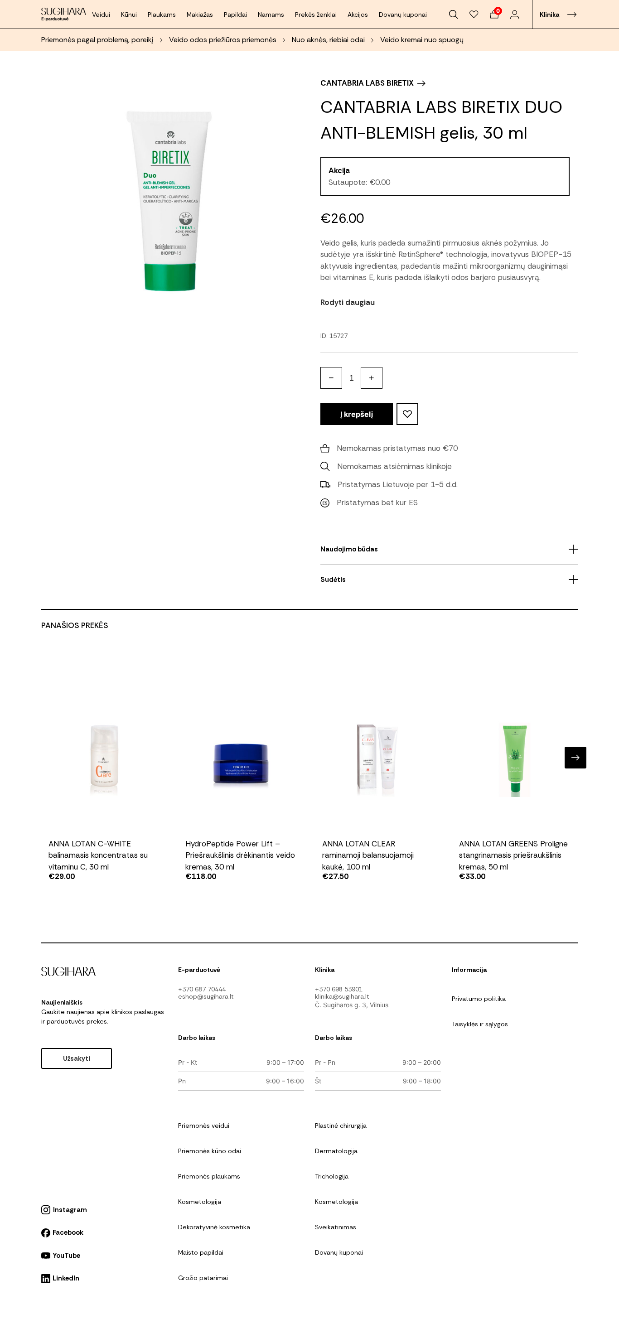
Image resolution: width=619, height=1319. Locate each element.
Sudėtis (333, 579)
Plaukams (162, 14)
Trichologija (331, 1176)
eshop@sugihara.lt (206, 996)
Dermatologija (336, 1151)
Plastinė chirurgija (341, 1125)
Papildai (235, 14)
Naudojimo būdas (349, 549)
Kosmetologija (199, 1202)
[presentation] (43, 757)
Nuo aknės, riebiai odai (328, 39)
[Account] (514, 14)
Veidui (101, 14)
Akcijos (358, 14)
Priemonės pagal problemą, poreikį (97, 39)
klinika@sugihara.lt (342, 996)
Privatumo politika (479, 999)
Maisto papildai (200, 1252)
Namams (271, 14)
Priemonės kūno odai (209, 1151)
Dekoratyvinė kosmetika (214, 1227)
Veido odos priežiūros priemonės (222, 39)
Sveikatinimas (335, 1227)
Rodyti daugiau (347, 302)
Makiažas (200, 14)
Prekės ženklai (316, 14)
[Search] (454, 14)
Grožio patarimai (203, 1278)
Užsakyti (76, 1058)
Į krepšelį (356, 414)
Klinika (549, 14)
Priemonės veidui (203, 1125)
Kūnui (129, 14)
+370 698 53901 (339, 989)
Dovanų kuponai (403, 14)
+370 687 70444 (202, 989)
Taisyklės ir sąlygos (480, 1024)
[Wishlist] (474, 14)
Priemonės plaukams (209, 1176)
